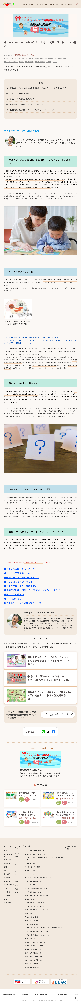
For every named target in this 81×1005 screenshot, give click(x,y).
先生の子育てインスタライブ (34, 906)
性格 (5, 888)
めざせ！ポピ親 (30, 870)
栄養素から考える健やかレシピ (35, 942)
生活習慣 (7, 896)
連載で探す (43, 4)
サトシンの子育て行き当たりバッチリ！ (38, 878)
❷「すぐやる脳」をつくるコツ (19, 569)
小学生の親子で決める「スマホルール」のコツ (40, 935)
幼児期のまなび (9, 885)
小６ (16, 878)
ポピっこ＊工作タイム (32, 885)
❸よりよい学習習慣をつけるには (20, 573)
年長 (16, 889)
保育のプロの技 (30, 899)
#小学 (48, 61)
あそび (6, 851)
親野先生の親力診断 (31, 964)
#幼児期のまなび (11, 61)
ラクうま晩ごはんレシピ (33, 892)
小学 (16, 857)
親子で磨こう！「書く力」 (34, 960)
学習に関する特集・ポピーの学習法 (37, 931)
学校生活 (7, 878)
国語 (5, 867)
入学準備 (7, 863)
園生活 (6, 870)
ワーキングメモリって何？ (20, 93)
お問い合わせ (62, 995)
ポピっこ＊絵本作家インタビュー (36, 888)
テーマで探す (54, 4)
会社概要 (25, 995)
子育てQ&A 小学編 (32, 921)
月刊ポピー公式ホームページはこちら (57, 715)
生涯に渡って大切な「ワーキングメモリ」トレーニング (32, 110)
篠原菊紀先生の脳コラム (33, 949)
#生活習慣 (29, 61)
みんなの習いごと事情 (32, 867)
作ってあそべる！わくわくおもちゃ (37, 896)
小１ (16, 860)
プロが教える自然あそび (33, 881)
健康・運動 (7, 860)
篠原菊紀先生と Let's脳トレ (35, 946)
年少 (16, 885)
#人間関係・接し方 (19, 58)
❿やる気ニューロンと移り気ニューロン (23, 602)
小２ (16, 864)
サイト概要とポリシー (43, 995)
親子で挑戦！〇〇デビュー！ (34, 956)
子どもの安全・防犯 (31, 917)
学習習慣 (7, 881)
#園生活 (43, 58)
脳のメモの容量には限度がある (22, 99)
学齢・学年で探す (66, 4)
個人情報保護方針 (9, 995)
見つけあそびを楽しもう (33, 953)
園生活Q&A (29, 913)
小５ (16, 875)
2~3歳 (17, 853)
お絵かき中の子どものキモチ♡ (35, 854)
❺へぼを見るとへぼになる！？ (19, 581)
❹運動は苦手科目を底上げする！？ (21, 577)
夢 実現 (7, 874)
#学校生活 (52, 58)
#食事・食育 (40, 61)
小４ (16, 871)
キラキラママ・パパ (31, 874)
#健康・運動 (34, 58)
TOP (75, 1000)
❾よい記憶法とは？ (14, 598)
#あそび (7, 58)
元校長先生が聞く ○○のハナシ (36, 903)
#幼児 (55, 61)
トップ (25, 4)
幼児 (16, 892)
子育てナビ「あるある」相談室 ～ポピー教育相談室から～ (44, 928)
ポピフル (35, 643)
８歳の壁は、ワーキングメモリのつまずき (26, 104)
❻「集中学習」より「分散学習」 (20, 585)
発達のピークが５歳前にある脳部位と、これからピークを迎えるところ (38, 88)
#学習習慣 (62, 58)
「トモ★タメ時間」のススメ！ (35, 851)
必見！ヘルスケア (31, 939)
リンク (75, 995)
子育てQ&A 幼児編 (32, 924)
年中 (16, 882)
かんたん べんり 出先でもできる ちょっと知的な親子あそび (45, 859)
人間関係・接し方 (9, 855)
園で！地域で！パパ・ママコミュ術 (37, 910)
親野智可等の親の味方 (32, 967)
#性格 (21, 61)
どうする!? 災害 (30, 863)
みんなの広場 (33, 4)
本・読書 (7, 892)
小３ (16, 867)
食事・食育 (7, 903)
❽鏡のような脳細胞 (14, 594)
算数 (5, 899)
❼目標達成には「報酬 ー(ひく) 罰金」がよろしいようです (33, 590)
